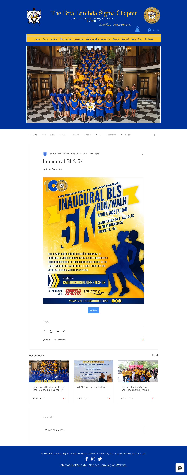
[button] (137, 29)
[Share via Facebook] (44, 331)
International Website (73, 465)
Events (76, 135)
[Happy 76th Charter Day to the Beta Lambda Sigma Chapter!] (49, 371)
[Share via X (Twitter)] (51, 331)
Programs (111, 135)
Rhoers (88, 135)
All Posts (33, 135)
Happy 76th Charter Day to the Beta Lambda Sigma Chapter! (48, 388)
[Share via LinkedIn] (57, 331)
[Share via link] (64, 331)
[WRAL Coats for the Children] (93, 371)
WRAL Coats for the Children (92, 387)
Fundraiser (126, 135)
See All (155, 355)
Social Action (48, 135)
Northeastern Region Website (108, 465)
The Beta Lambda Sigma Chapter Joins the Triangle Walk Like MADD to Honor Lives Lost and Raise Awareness (137, 388)
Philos (99, 135)
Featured (64, 135)
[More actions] (142, 153)
